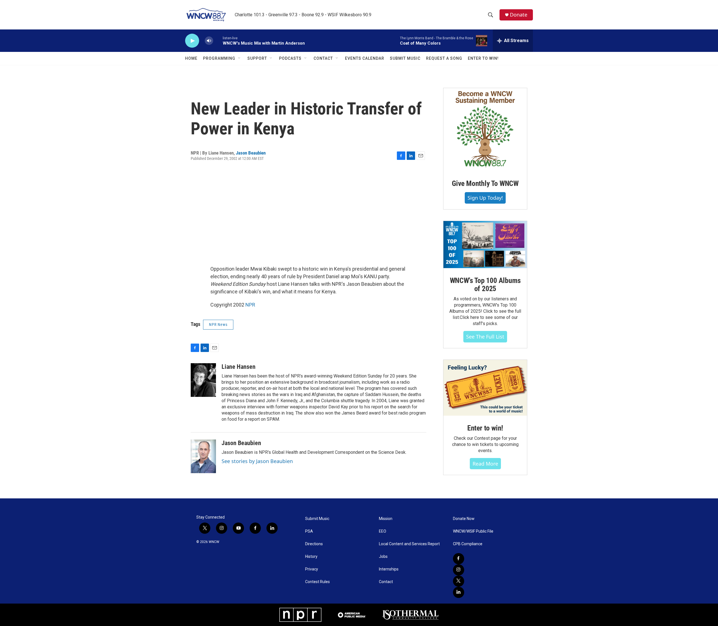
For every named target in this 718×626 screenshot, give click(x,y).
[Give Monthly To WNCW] (485, 129)
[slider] (218, 40)
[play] (192, 41)
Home (191, 58)
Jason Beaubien (251, 153)
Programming (219, 58)
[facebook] (458, 558)
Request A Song (444, 58)
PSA (309, 531)
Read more (485, 463)
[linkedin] (458, 592)
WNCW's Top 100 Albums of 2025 (485, 284)
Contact (323, 58)
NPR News (218, 324)
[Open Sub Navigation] (239, 58)
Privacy (311, 569)
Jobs (383, 556)
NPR (250, 305)
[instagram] (458, 570)
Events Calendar (364, 58)
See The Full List (485, 336)
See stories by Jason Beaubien (257, 461)
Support (257, 58)
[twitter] (458, 581)
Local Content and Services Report (409, 544)
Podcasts (290, 58)
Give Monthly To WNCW (485, 183)
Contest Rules (317, 582)
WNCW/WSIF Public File (473, 531)
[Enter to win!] (485, 388)
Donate (518, 15)
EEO (382, 531)
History (311, 556)
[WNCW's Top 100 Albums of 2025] (485, 244)
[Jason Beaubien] (203, 456)
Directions (314, 544)
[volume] (209, 40)
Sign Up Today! (485, 197)
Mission (385, 519)
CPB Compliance (467, 544)
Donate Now (464, 519)
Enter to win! (485, 428)
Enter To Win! (483, 58)
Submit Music (405, 58)
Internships (389, 569)
